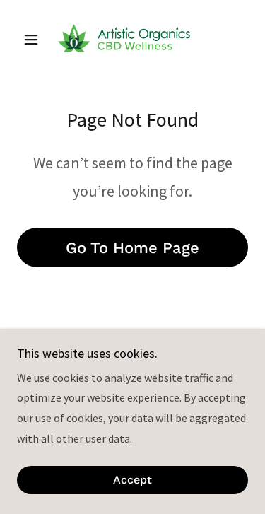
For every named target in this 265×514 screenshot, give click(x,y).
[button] (34, 39)
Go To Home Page (132, 248)
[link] (132, 39)
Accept (132, 480)
